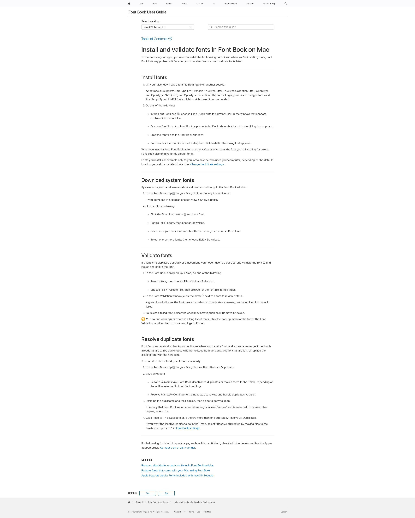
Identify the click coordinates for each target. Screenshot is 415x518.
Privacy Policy (179, 512)
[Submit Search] (211, 27)
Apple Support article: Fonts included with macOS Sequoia (177, 475)
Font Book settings (187, 428)
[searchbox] (241, 27)
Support (139, 502)
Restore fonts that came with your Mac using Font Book (175, 470)
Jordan (284, 512)
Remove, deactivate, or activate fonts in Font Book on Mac (177, 465)
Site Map (207, 512)
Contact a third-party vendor (177, 447)
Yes (147, 493)
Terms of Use (194, 512)
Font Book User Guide (147, 12)
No (166, 493)
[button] (285, 3)
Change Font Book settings (207, 164)
